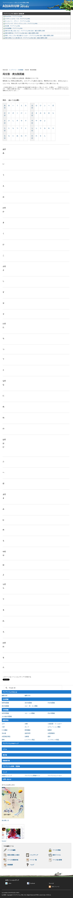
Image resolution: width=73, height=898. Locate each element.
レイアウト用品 (30, 739)
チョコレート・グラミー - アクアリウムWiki (17, 21)
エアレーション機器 (54, 727)
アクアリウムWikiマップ (11, 743)
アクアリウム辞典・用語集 (11, 766)
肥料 (3, 739)
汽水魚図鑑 (51, 703)
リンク (5, 772)
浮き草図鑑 (51, 713)
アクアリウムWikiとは (10, 692)
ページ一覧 (33, 860)
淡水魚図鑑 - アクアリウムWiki (13, 28)
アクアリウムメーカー (55, 775)
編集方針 (4, 695)
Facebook (32, 883)
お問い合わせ (7, 779)
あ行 (5, 107)
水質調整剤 (51, 733)
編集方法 (27, 695)
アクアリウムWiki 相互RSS (11, 13)
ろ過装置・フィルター (55, 724)
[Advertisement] (36, 53)
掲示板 (5, 755)
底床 (49, 736)
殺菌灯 (50, 730)
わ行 (32, 137)
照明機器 (27, 730)
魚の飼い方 (5, 820)
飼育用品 (5, 720)
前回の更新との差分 (13, 855)
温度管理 (27, 733)
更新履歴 (10, 864)
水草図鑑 (5, 710)
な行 (5, 137)
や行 (32, 122)
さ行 (5, 122)
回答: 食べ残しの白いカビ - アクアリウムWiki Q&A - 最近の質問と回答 (25, 30)
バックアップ (34, 855)
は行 (32, 107)
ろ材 (3, 727)
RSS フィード (55, 886)
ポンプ (27, 727)
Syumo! (4, 841)
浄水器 (4, 733)
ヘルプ (32, 864)
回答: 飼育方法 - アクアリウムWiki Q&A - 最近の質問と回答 (22, 33)
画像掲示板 (6, 760)
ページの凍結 (57, 850)
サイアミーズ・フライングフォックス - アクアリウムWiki (21, 23)
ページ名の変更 (57, 860)
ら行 (32, 129)
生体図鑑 (20, 69)
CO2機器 (4, 730)
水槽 (26, 724)
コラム (5, 749)
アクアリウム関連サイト (32, 775)
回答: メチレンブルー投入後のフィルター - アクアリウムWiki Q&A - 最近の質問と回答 (29, 35)
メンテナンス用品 (53, 739)
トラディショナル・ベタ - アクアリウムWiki (17, 18)
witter (9, 883)
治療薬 (27, 736)
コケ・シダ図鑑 (30, 713)
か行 (5, 114)
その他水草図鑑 (7, 716)
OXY (4, 895)
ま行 (32, 114)
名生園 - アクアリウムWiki (12, 26)
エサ (3, 724)
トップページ (12, 69)
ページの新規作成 (12, 860)
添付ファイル (57, 855)
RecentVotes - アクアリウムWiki (13, 16)
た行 (5, 129)
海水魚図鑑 (5, 706)
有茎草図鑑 (5, 713)
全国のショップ (7, 775)
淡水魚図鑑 (28, 703)
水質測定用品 (6, 736)
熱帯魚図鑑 (5, 703)
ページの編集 (11, 850)
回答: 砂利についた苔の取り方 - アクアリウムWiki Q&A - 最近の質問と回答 (26, 38)
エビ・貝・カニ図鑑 (31, 706)
